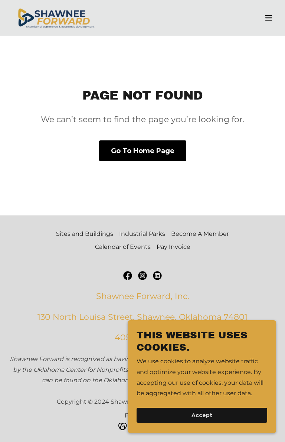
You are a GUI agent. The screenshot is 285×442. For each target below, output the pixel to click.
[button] (268, 17)
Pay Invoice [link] (173, 246)
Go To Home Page (142, 151)
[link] (56, 18)
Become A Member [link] (200, 233)
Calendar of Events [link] (123, 246)
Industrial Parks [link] (142, 233)
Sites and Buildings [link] (84, 233)
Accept (201, 415)
